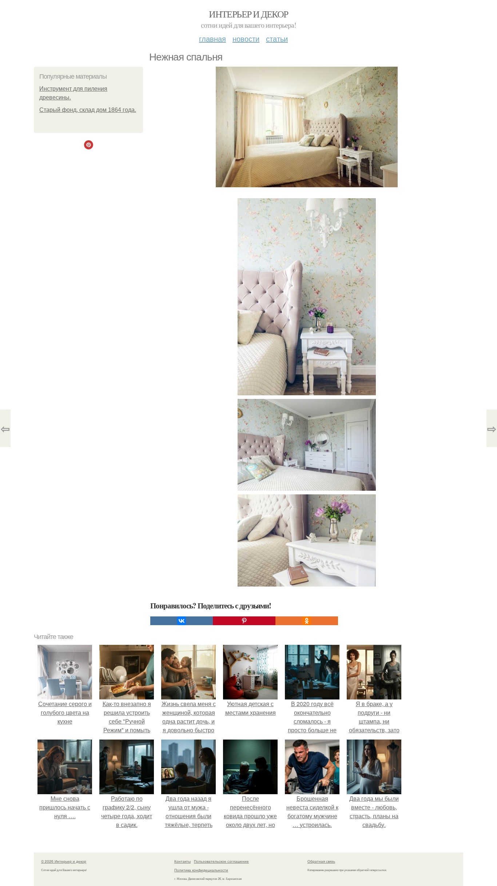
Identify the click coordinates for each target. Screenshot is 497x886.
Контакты (182, 861)
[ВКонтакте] (181, 620)
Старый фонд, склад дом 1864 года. (87, 110)
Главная (212, 38)
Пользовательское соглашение (221, 861)
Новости (245, 38)
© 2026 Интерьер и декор (63, 861)
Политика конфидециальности (201, 870)
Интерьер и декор (248, 14)
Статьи (277, 38)
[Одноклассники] (306, 620)
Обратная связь (321, 861)
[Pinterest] (244, 620)
